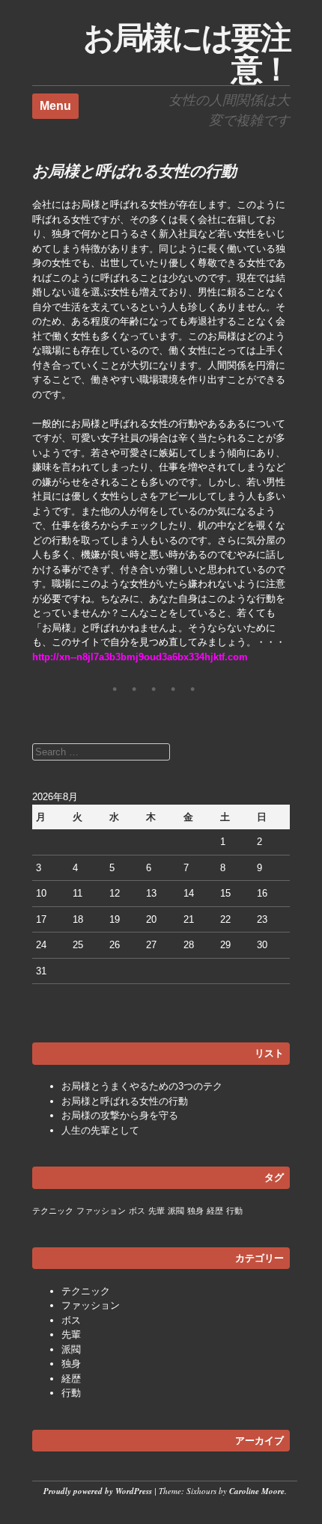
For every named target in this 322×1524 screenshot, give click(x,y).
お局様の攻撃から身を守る (119, 1115)
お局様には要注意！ (186, 53)
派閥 (176, 1210)
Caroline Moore (257, 1491)
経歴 (215, 1210)
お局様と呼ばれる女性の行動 (124, 1101)
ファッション (101, 1210)
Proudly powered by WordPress (97, 1491)
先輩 (156, 1210)
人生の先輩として (100, 1130)
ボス (137, 1210)
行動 (234, 1210)
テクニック (52, 1210)
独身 (195, 1210)
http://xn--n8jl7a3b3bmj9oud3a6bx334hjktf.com (140, 657)
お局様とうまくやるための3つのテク (141, 1086)
